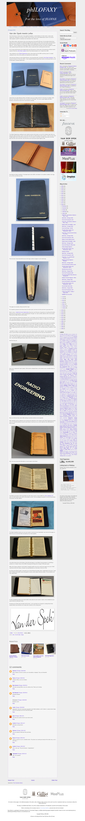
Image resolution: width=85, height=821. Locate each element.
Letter (74, 392)
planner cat (74, 415)
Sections (75, 433)
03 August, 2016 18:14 (20, 737)
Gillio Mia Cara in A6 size (67, 269)
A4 (73, 336)
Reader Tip (75, 426)
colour (64, 353)
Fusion (72, 379)
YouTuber (66, 455)
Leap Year (75, 391)
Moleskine (75, 398)
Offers (76, 405)
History (69, 385)
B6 (74, 341)
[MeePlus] (68, 160)
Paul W (61, 71)
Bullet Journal (63, 346)
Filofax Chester (74, 370)
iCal (64, 387)
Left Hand (71, 392)
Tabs (74, 439)
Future (74, 379)
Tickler (76, 442)
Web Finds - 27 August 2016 (67, 226)
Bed (62, 342)
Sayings (64, 433)
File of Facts (21, 26)
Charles (61, 89)
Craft (65, 355)
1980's (61, 335)
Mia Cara (66, 398)
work (76, 453)
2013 (62, 313)
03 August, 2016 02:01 (20, 678)
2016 (62, 204)
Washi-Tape (72, 449)
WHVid (76, 452)
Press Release (72, 421)
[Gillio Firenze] (68, 145)
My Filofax (64, 401)
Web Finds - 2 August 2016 (67, 287)
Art (76, 340)
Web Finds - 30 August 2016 (67, 217)
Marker (61, 397)
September (64, 211)
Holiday (64, 386)
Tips (71, 443)
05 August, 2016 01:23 (22, 753)
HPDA (62, 387)
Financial (61, 375)
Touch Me (71, 444)
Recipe (76, 427)
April (63, 302)
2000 (65, 335)
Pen (69, 411)
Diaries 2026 (28, 26)
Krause (68, 391)
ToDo (64, 444)
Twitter (68, 445)
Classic (67, 352)
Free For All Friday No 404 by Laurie (69, 264)
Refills (61, 428)
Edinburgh (62, 364)
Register (67, 428)
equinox (76, 365)
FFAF (68, 369)
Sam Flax (61, 433)
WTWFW (64, 454)
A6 (76, 336)
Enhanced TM (62, 365)
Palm (62, 410)
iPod (61, 390)
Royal (70, 432)
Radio (71, 425)
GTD (73, 381)
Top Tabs (67, 444)
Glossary (75, 380)
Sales (76, 432)
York (64, 455)
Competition (68, 354)
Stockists (72, 438)
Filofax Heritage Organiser (67, 246)
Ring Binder (64, 431)
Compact (63, 354)
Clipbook (69, 352)
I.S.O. (53, 26)
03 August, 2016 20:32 (20, 746)
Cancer (61, 348)
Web (61, 451)
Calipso (65, 347)
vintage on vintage (63, 449)
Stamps (61, 438)
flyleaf (69, 376)
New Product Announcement (67, 403)
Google (63, 381)
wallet (69, 449)
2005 (62, 328)
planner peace (67, 416)
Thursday (73, 442)
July (63, 296)
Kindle (65, 391)
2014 (62, 312)
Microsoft (69, 398)
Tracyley (76, 444)
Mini (72, 398)
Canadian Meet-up (74, 347)
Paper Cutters (69, 410)
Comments (63, 116)
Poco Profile (62, 420)
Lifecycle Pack (72, 393)
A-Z (72, 336)
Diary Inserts (71, 359)
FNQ (70, 376)
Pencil (76, 411)
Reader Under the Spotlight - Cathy (68, 241)
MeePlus (67, 397)
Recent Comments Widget (73, 108)
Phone (61, 415)
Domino (66, 361)
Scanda (67, 433)
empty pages (71, 364)
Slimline (61, 437)
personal (70, 412)
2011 (62, 317)
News (66, 404)
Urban (74, 445)
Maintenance (65, 396)
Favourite (64, 369)
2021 (62, 195)
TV (65, 445)
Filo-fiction (67, 370)
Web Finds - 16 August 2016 (67, 253)
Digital (76, 359)
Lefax (13, 634)
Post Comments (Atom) (17, 782)
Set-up (66, 434)
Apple (71, 340)
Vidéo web (71, 448)
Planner (69, 415)
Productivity (66, 422)
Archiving (74, 340)
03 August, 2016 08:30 (22, 699)
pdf (67, 411)
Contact (72, 354)
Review (71, 429)
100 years (66, 334)
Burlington (68, 346)
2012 (62, 315)
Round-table (65, 432)
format (74, 376)
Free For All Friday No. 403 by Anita (69, 281)
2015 (62, 310)
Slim (76, 436)
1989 (63, 335)
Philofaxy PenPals (65, 251)
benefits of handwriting (73, 342)
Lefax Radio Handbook (48, 57)
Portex (65, 421)
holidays (67, 386)
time (60, 443)
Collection (75, 352)
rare (73, 425)
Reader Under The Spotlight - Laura (69, 224)
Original (69, 408)
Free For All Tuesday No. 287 (67, 289)
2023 (62, 191)
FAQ (76, 367)
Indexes (71, 387)
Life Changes (62, 393)
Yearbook (61, 455)
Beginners (64, 342)
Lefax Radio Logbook (21, 50)
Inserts (63, 388)
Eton (61, 366)
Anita (67, 340)
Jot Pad (68, 390)
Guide (63, 382)
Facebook (61, 367)
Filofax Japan (65, 373)
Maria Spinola (15, 685)
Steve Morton (62, 78)
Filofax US (62, 374)
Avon (70, 341)
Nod (68, 404)
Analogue (64, 340)
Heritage (61, 385)
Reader (75, 425)
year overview (68, 454)
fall (64, 367)
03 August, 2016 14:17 (20, 723)
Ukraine (72, 445)
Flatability (61, 376)
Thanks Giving (69, 442)
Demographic (72, 358)
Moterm (69, 399)
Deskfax (61, 359)
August (63, 213)
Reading (73, 427)
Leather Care (65, 392)
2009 (62, 321)
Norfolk (76, 404)
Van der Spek (17, 634)
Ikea (66, 387)
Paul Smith (65, 411)
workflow (61, 454)
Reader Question (63, 426)
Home (32, 780)
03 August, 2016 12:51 (19, 715)
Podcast (66, 420)
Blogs (70, 343)
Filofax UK (75, 373)
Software (72, 437)
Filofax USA (66, 374)
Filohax (70, 374)
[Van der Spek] (68, 140)
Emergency (66, 364)
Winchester (68, 453)
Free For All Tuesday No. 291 (67, 219)
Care (63, 348)
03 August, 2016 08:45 (20, 707)
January (64, 307)
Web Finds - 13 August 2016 (67, 262)
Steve (69, 438)
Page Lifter (73, 409)
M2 (62, 396)
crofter (14, 707)
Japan (66, 390)
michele (14, 723)
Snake (64, 437)
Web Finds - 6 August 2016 (67, 279)
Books (65, 345)
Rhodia (61, 431)
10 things (61, 334)
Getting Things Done (66, 380)
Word (74, 453)
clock (72, 352)
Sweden (71, 439)
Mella (74, 397)
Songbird (75, 437)
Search (72, 433)
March (63, 304)
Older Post (54, 780)
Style (62, 439)
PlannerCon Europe (72, 417)
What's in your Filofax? (70, 452)
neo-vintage (64, 402)
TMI (73, 443)
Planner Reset (72, 416)
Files (40, 26)
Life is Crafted (67, 393)
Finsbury (65, 375)
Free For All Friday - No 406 (67, 228)
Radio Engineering (23, 53)
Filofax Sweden (69, 373)
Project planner (70, 422)
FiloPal (73, 374)
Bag (60, 342)
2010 (62, 319)
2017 (62, 202)
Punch (65, 423)
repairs (71, 428)
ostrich (76, 408)
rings (76, 431)
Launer (70, 391)
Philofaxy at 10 (74, 414)
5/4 (70, 336)
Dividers (69, 360)
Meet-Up (71, 397)
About (10, 26)
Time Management (66, 443)
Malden (68, 396)
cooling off (62, 355)
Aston (69, 341)
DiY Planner (74, 360)
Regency (64, 428)
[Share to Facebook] (28, 633)
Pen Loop (72, 411)
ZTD (70, 455)
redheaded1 (15, 753)
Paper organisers (74, 410)
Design (75, 358)
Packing (69, 409)
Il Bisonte (68, 387)
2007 (62, 324)
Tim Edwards (62, 103)
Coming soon (68, 353)
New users (75, 403)
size (67, 436)
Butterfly (72, 346)
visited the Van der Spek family (22, 312)
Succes (65, 439)
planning (69, 419)
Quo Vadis (67, 425)
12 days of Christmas (71, 334)
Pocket (75, 419)
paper (65, 410)
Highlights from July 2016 (67, 294)
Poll (63, 421)
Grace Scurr (67, 381)
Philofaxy (69, 414)
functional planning (64, 379)
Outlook (66, 409)
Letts (76, 392)
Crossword (75, 355)
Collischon (61, 353)
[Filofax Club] (68, 125)
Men (76, 397)
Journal (72, 390)
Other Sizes (62, 409)
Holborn (73, 385)
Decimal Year (65, 358)
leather (61, 392)
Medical (63, 397)
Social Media (68, 437)
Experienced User (66, 366)
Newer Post (11, 780)
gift (70, 380)
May (63, 300)
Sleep (75, 436)
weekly (61, 452)
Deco (68, 358)
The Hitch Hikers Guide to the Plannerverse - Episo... (67, 231)
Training (61, 445)
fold (72, 376)
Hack (68, 382)
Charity (73, 349)
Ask (66, 341)
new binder (73, 402)
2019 (62, 199)
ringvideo (61, 432)
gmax (14, 715)
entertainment (68, 365)
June (63, 298)
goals (61, 381)
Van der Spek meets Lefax (67, 286)
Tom (65, 444)
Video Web (66, 448)
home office (70, 386)
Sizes (69, 436)
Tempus (65, 442)
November (64, 208)
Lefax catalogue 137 (49, 495)
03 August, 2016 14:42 (21, 730)
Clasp (64, 352)
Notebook (67, 405)
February (64, 305)
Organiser (66, 408)
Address (75, 337)
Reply (14, 674)
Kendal (76, 390)
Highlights (65, 385)
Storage (75, 438)
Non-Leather (72, 404)
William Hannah (63, 453)
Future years (34, 26)
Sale (74, 432)
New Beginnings (68, 402)
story (60, 439)
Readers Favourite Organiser (65, 427)
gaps (76, 379)
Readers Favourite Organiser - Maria (69, 277)
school (70, 433)
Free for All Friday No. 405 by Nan (68, 244)
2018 (62, 200)
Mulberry (75, 399)
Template (61, 442)
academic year (66, 337)
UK (69, 445)
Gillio (73, 380)
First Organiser (71, 375)
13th (76, 334)
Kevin (61, 66)
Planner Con (62, 416)
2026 (62, 186)
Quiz (64, 425)
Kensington (62, 391)
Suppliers (48, 26)
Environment (72, 365)
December (64, 206)
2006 (62, 326)
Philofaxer (64, 414)
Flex (64, 376)
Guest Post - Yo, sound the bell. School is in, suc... (68, 258)
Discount (66, 360)
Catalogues (15, 26)
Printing (63, 422)
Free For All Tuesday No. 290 (67, 237)
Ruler (72, 432)
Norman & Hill (62, 405)
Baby (76, 341)
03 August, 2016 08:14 (23, 692)
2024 (62, 189)
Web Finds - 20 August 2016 (67, 243)
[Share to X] (27, 633)
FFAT (72, 369)
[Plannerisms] (68, 155)
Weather (75, 449)
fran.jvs (14, 737)
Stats (67, 438)
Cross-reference (70, 355)
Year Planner (74, 454)
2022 (62, 193)
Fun (60, 379)
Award (73, 341)
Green (71, 381)
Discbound (62, 360)
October (64, 209)
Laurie (72, 391)
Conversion (75, 354)
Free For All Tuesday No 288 (67, 272)
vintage (22, 634)
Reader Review (70, 426)
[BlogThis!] (26, 633)
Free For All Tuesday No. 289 (67, 255)
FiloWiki (75, 374)
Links (44, 26)
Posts (62, 113)
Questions (61, 425)
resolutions (75, 428)
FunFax (69, 379)
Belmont (68, 342)
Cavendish (75, 348)
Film (65, 370)
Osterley (73, 408)
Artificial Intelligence (63, 341)
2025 (62, 188)
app (69, 340)
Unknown (14, 670)
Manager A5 (72, 396)
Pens (61, 412)
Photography (65, 415)
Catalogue (71, 348)
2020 (62, 197)
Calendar (61, 347)
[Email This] (24, 633)
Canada (69, 347)
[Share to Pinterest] (29, 633)
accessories (71, 337)
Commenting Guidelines (44, 807)
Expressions (75, 366)
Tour (73, 444)
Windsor (72, 453)
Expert (72, 366)
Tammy (14, 678)
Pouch (67, 421)
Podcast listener (71, 420)
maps (76, 396)
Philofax (61, 414)
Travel (64, 445)
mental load (62, 398)
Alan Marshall (15, 692)
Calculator (75, 346)
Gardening (61, 380)
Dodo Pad (62, 361)
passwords (61, 411)
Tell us (71, 440)
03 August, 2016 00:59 (21, 670)
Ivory (63, 390)
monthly (61, 399)
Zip (69, 455)
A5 (75, 336)
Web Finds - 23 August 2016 (67, 235)
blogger (63, 343)
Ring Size (68, 431)
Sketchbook (72, 436)
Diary (65, 359)
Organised (62, 408)
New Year (62, 404)
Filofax (70, 370)
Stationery (64, 438)
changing (69, 349)
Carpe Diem (66, 348)
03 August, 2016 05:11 (23, 685)
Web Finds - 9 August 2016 (67, 271)
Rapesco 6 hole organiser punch (68, 239)
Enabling (75, 364)
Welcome (64, 452)
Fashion (61, 369)
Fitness (76, 375)
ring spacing (73, 431)
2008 (62, 323)
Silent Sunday (63, 436)
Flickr (67, 376)
